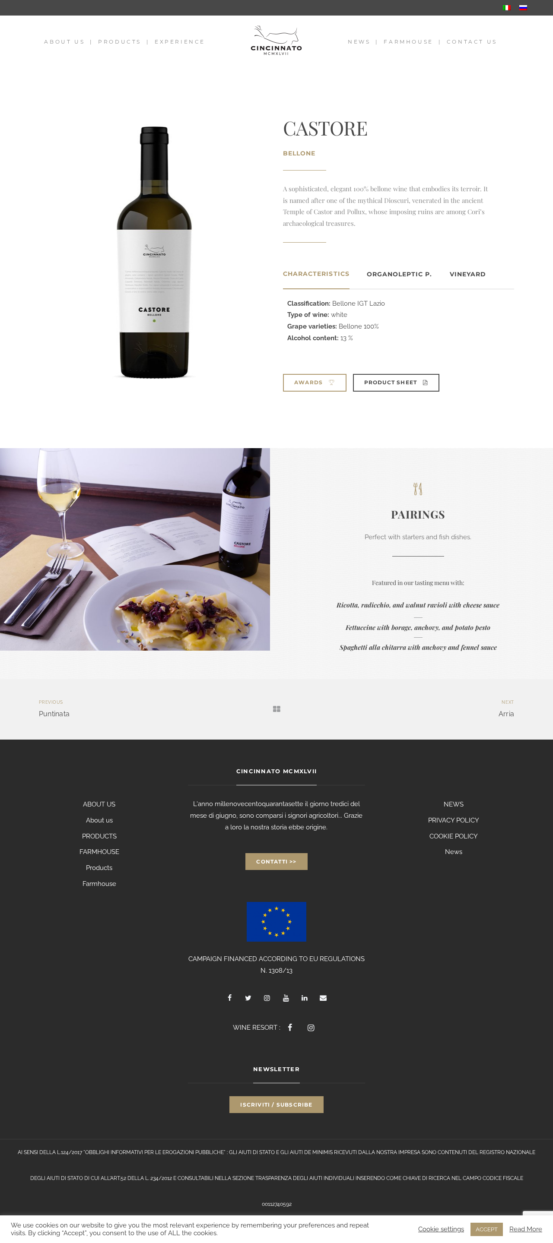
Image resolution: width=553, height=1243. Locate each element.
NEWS (454, 804)
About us (64, 41)
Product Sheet (391, 382)
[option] (135, 549)
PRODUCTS (99, 836)
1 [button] (118, 640)
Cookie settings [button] (441, 1229)
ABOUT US (99, 804)
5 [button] (151, 640)
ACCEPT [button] (487, 1229)
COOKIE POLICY (453, 836)
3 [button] (135, 640)
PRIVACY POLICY (453, 820)
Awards (309, 382)
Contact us (472, 41)
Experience (180, 41)
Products (119, 41)
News (359, 41)
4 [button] (143, 640)
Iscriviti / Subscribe (276, 1104)
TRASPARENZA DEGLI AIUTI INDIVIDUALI (304, 1178)
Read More (525, 1229)
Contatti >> (276, 861)
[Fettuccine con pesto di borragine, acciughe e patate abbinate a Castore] (135, 549)
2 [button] (126, 640)
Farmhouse (408, 41)
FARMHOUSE (99, 852)
